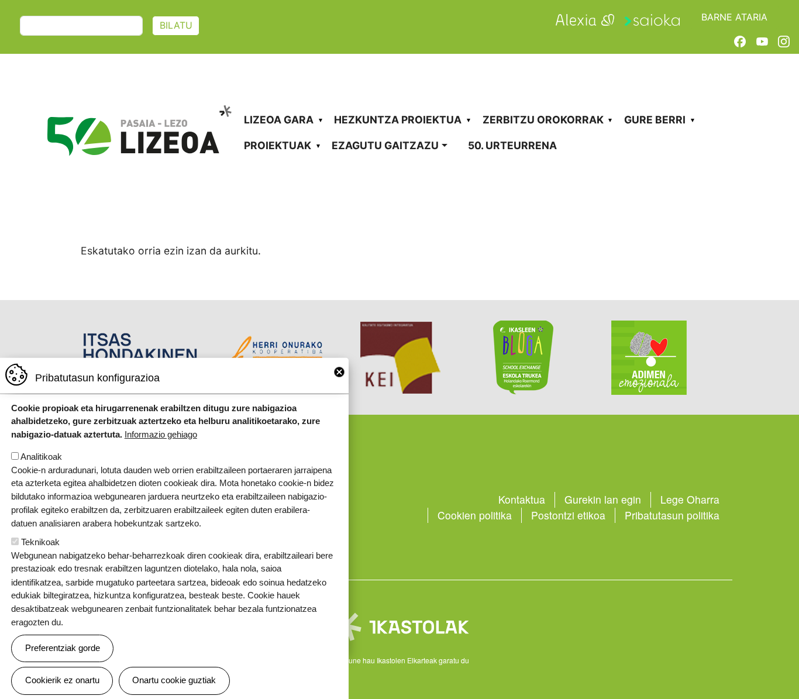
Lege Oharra (689, 499)
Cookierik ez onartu (62, 680)
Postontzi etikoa (568, 515)
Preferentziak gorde (62, 648)
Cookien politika (475, 515)
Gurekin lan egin (602, 499)
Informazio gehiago (161, 434)
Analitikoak (41, 457)
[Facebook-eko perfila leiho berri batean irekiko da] (740, 41)
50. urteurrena (512, 145)
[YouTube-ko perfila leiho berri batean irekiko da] (762, 41)
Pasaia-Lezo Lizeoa (138, 98)
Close (339, 372)
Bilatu (176, 25)
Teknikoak (40, 542)
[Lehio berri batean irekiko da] (585, 18)
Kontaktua (521, 499)
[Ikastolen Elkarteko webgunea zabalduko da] (399, 626)
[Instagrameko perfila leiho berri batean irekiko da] (784, 41)
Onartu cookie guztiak (174, 680)
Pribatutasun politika (672, 515)
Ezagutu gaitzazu (385, 145)
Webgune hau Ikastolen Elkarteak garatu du (399, 660)
